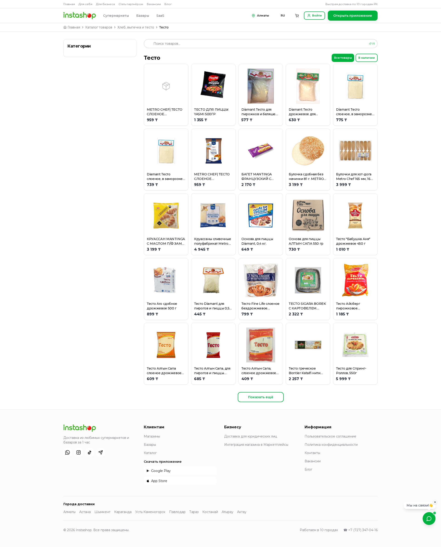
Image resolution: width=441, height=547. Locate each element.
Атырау (227, 512)
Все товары (343, 57)
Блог (168, 4)
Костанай (210, 512)
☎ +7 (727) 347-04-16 (360, 530)
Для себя (85, 4)
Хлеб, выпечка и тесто (135, 27)
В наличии (366, 57)
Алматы (69, 512)
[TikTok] (89, 452)
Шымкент (102, 512)
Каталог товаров (98, 27)
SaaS (160, 16)
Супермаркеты (116, 16)
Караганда (123, 512)
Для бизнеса (105, 4)
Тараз (194, 512)
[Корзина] (297, 15)
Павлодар (177, 512)
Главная (69, 4)
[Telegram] (100, 452)
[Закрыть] (435, 502)
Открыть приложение (352, 16)
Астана (85, 512)
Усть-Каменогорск (150, 512)
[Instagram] (78, 452)
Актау (241, 512)
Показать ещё (260, 397)
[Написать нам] (429, 518)
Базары (142, 16)
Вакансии (154, 4)
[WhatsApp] (67, 452)
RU (283, 15)
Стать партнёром (131, 4)
